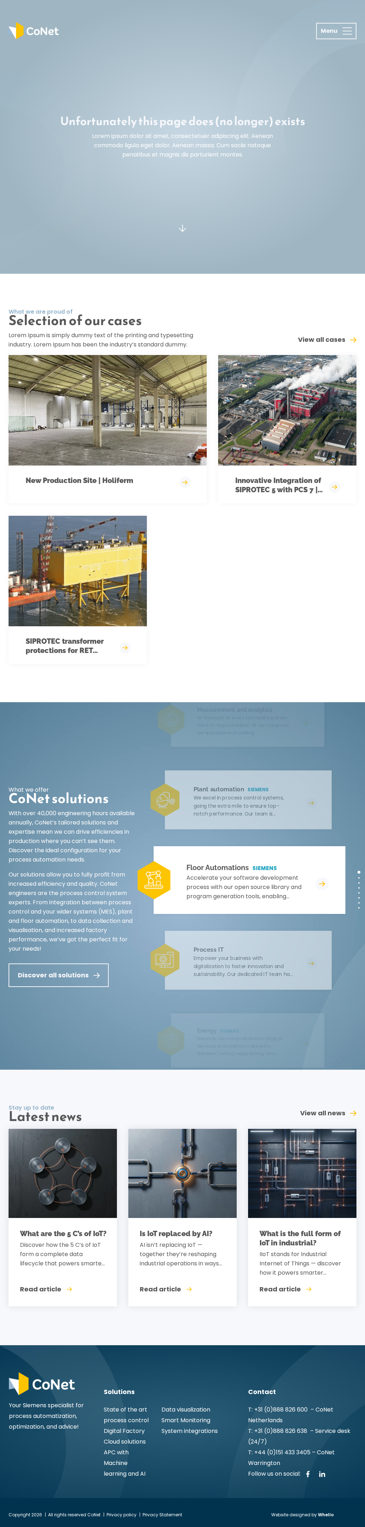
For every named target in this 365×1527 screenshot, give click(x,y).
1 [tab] (359, 872)
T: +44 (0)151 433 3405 (279, 1452)
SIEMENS (264, 868)
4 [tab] (359, 888)
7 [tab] (359, 903)
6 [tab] (359, 898)
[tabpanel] (240, 880)
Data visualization (185, 1409)
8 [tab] (359, 908)
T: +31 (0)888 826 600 (278, 1409)
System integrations (189, 1431)
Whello (326, 1515)
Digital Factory (124, 1431)
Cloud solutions (125, 1442)
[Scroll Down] (182, 228)
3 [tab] (359, 883)
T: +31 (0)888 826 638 (279, 1431)
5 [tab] (359, 893)
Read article (40, 1289)
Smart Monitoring (185, 1420)
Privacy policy (122, 1515)
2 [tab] (359, 878)
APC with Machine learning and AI (124, 1463)
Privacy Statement (162, 1515)
